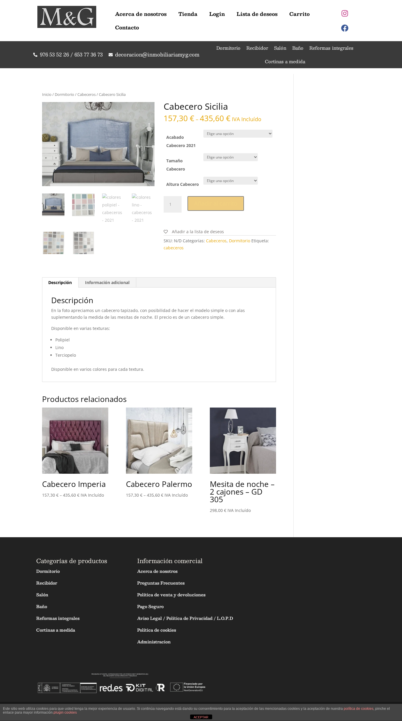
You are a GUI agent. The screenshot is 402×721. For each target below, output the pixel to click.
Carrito (299, 14)
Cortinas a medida (285, 61)
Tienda (187, 14)
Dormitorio (228, 47)
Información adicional (107, 282)
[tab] (60, 283)
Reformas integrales (331, 47)
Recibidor (257, 47)
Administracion (154, 641)
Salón (280, 47)
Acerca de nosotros (141, 14)
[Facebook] (345, 28)
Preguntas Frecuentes (161, 582)
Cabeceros (86, 94)
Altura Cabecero (182, 184)
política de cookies (358, 709)
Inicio (47, 94)
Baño (297, 47)
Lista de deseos (257, 14)
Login (217, 14)
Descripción (60, 282)
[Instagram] (345, 13)
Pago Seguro (150, 606)
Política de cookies (156, 629)
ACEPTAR (201, 717)
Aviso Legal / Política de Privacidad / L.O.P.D (185, 618)
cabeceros (174, 248)
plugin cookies (65, 712)
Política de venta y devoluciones (171, 594)
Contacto (127, 27)
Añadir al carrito (215, 203)
